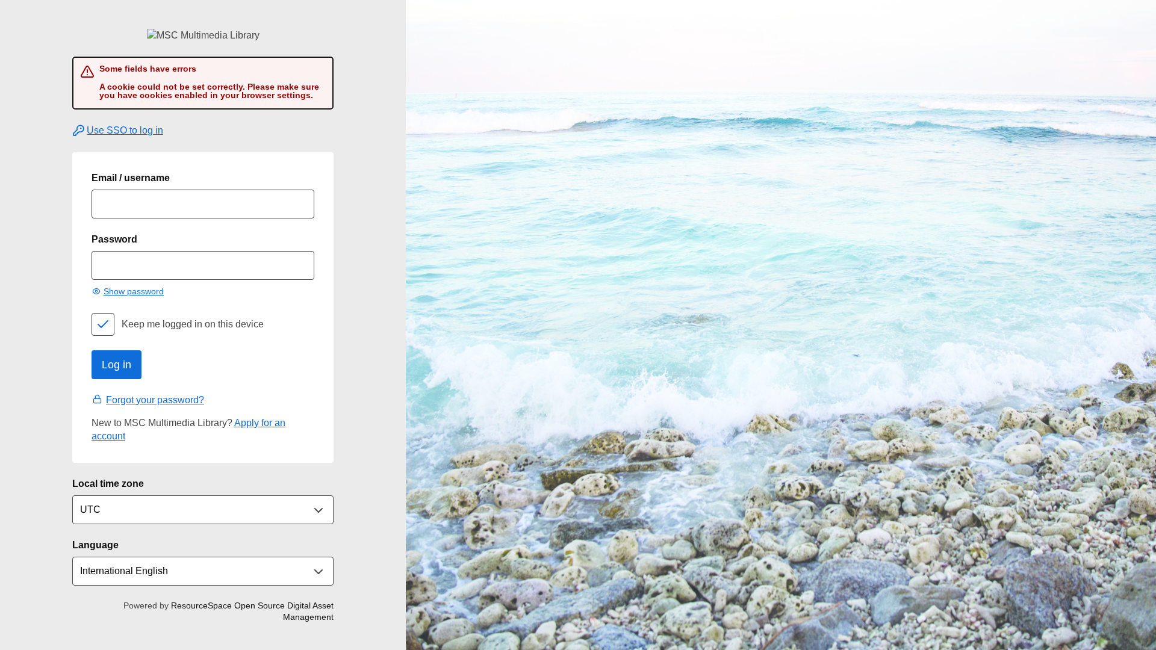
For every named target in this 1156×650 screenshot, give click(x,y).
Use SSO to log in (125, 130)
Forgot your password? (155, 400)
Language (95, 545)
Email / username (131, 178)
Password (114, 239)
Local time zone (108, 483)
